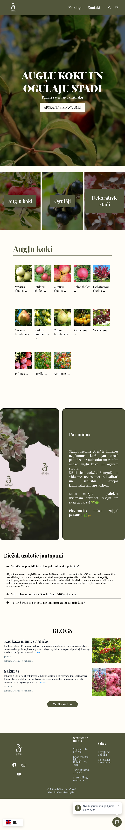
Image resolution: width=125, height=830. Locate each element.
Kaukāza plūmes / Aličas (26, 641)
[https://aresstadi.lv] (13, 7)
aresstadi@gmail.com (80, 779)
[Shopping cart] (116, 7)
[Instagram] (23, 764)
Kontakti (95, 7)
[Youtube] (18, 774)
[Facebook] (14, 764)
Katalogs (75, 7)
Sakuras (11, 671)
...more (38, 652)
